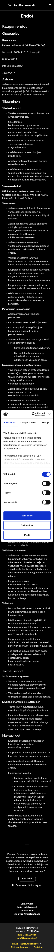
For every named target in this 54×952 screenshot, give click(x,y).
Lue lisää (27, 878)
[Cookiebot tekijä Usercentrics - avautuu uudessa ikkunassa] (33, 414)
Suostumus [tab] (9, 422)
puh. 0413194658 (27, 934)
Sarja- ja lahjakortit (27, 907)
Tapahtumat (27, 910)
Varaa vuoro (27, 903)
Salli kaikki (27, 515)
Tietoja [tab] (45, 422)
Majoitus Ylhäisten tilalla (27, 914)
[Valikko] (50, 5)
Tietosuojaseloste (20, 947)
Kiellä (27, 535)
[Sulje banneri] (49, 414)
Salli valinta (27, 525)
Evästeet (39, 947)
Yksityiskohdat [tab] (28, 422)
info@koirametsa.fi (27, 938)
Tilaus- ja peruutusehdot (25, 943)
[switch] (46, 483)
